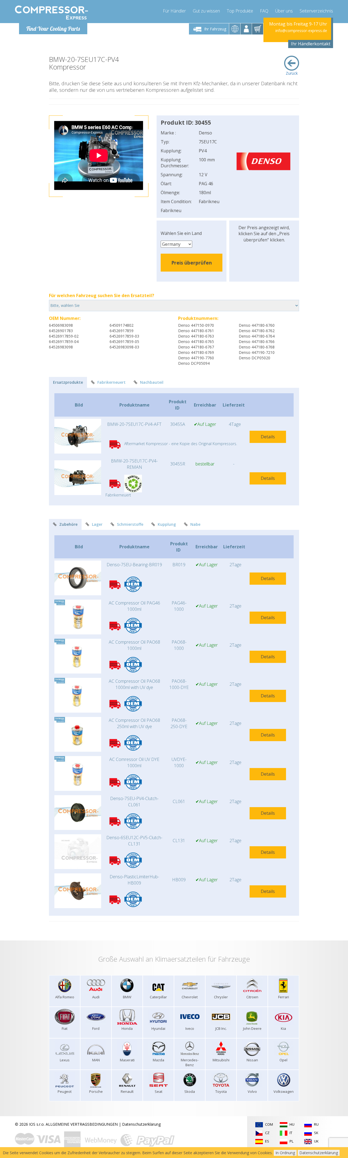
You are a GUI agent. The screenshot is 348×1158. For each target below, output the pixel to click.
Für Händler (174, 11)
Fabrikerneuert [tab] (111, 382)
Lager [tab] (97, 524)
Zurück (292, 73)
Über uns (284, 11)
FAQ (264, 11)
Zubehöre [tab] (68, 524)
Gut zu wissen (206, 11)
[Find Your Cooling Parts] (51, 12)
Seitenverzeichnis (316, 11)
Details (268, 437)
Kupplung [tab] (167, 524)
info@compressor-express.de (301, 30)
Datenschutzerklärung (141, 1124)
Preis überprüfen (191, 262)
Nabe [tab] (195, 524)
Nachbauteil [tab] (151, 382)
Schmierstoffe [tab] (130, 524)
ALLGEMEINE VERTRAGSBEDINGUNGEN (82, 1124)
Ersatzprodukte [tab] (68, 382)
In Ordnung (285, 1152)
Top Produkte (240, 11)
